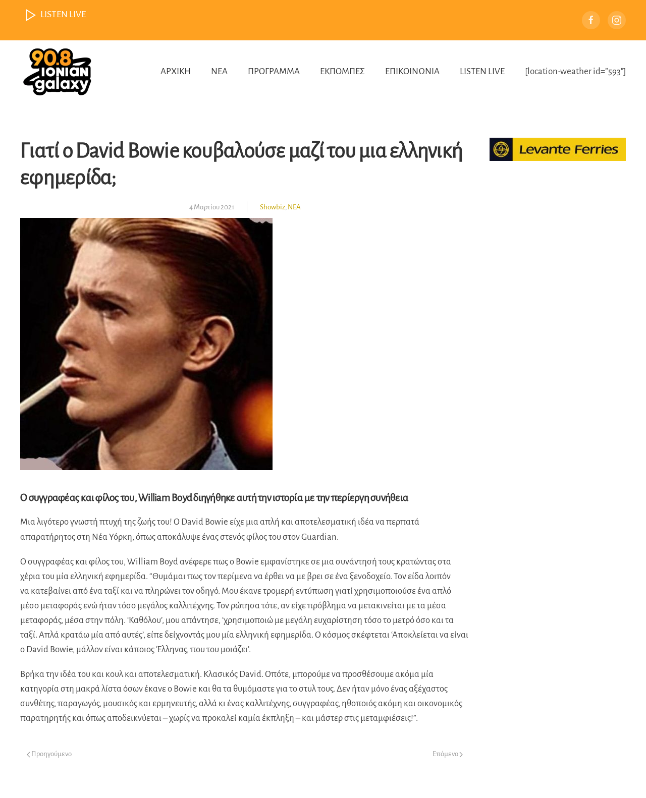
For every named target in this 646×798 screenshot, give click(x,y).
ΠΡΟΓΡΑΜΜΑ (274, 71)
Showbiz (272, 207)
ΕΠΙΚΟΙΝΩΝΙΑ (412, 71)
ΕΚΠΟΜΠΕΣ (342, 71)
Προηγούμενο (51, 754)
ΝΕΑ (219, 71)
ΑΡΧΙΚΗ (175, 71)
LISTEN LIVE (482, 71)
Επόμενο (446, 754)
